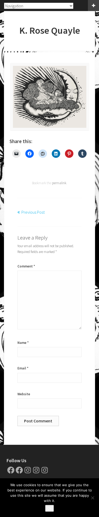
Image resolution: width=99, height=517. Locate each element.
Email (23, 368)
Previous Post (33, 212)
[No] (92, 497)
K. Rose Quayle (49, 30)
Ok (49, 508)
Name (23, 342)
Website (23, 394)
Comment (26, 266)
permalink (59, 183)
